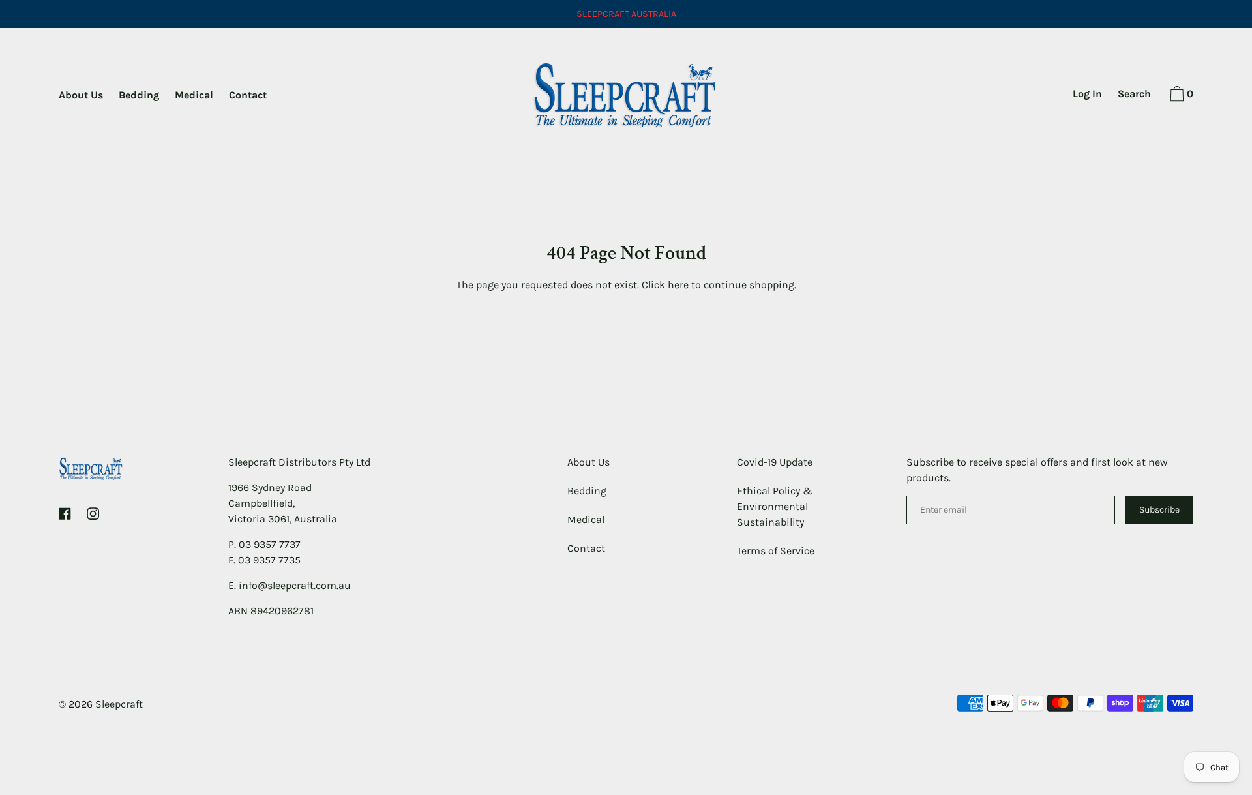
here (678, 284)
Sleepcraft (119, 704)
